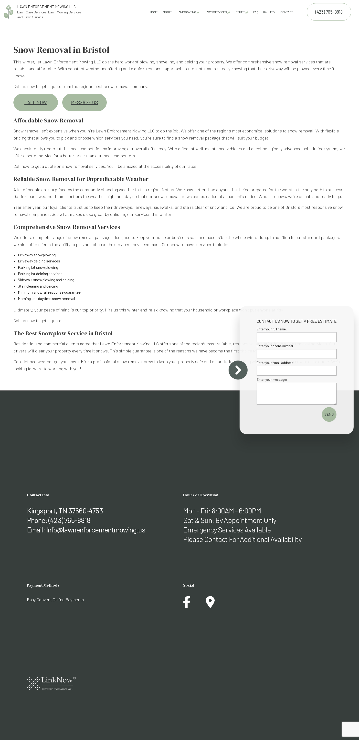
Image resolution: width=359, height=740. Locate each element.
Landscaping (186, 12)
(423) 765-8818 (329, 12)
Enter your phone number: (274, 346)
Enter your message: (270, 380)
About (167, 12)
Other (240, 12)
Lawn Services (216, 12)
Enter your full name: (270, 329)
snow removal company (125, 86)
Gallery (269, 12)
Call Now (35, 102)
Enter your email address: (274, 363)
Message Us (84, 102)
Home (154, 12)
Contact (286, 12)
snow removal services (293, 61)
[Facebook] (186, 604)
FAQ (255, 12)
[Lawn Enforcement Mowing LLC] (8, 11)
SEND (327, 414)
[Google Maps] (210, 604)
